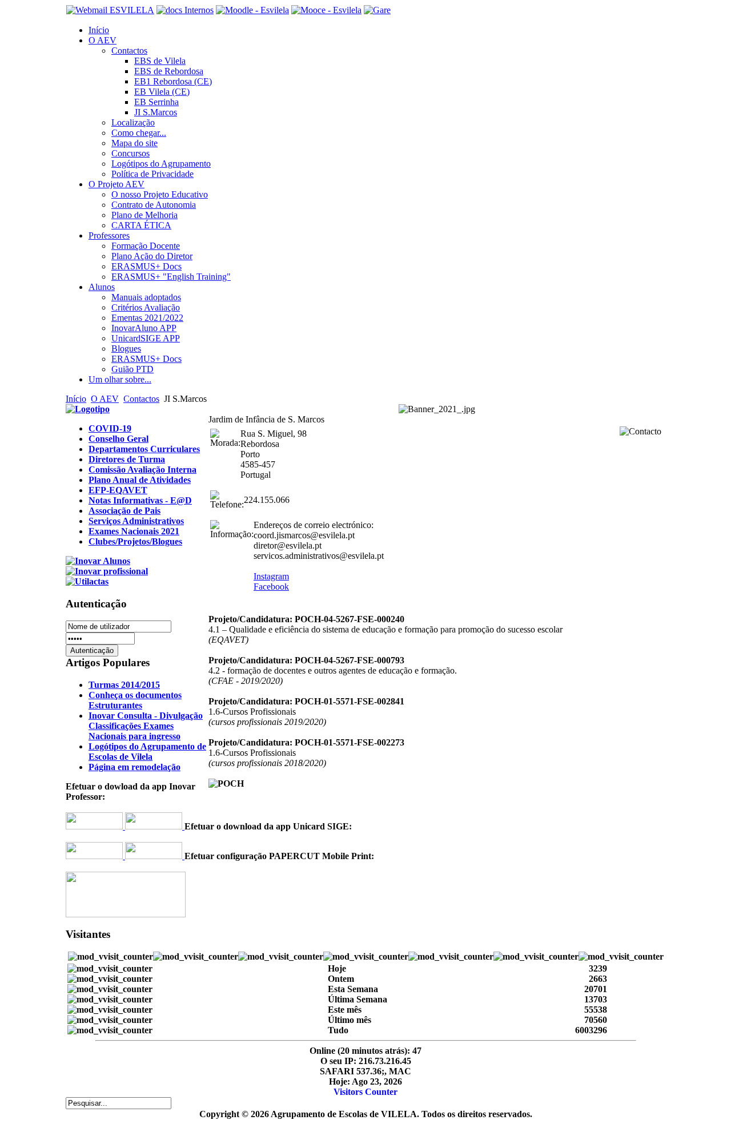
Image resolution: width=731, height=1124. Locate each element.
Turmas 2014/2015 (124, 685)
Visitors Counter (365, 1092)
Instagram (271, 576)
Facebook (271, 586)
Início (76, 399)
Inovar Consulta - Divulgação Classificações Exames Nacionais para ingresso (146, 726)
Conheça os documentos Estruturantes (135, 700)
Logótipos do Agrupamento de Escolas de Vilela (147, 752)
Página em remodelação (134, 767)
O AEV (105, 399)
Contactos (141, 399)
